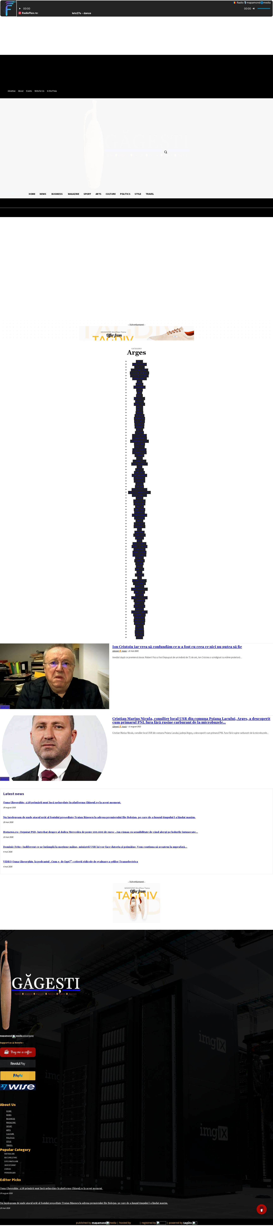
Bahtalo (139, 401)
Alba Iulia (139, 367)
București (139, 421)
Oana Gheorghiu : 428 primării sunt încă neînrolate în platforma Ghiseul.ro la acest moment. (62, 802)
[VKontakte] (19, 1096)
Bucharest (139, 418)
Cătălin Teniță (139, 453)
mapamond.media (139, 612)
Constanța (139, 472)
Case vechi (139, 447)
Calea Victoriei (139, 435)
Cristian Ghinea (139, 490)
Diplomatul (139, 527)
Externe (139, 558)
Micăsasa (139, 632)
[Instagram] (7, 1096)
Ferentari (139, 561)
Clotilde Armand (139, 464)
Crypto (139, 498)
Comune (139, 470)
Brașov (139, 413)
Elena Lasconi (139, 552)
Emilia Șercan (139, 555)
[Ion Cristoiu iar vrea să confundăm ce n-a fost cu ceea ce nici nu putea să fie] (54, 676)
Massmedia (139, 623)
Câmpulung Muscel (139, 441)
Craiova (139, 484)
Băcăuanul (139, 398)
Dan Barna (139, 518)
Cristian (139, 487)
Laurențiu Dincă (139, 598)
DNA (139, 529)
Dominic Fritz (139, 544)
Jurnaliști (139, 592)
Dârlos (139, 521)
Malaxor (139, 609)
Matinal (139, 626)
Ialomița (139, 575)
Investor (139, 586)
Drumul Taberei (139, 546)
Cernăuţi (139, 455)
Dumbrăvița (139, 549)
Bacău (139, 396)
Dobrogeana (139, 535)
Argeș (139, 390)
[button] (165, 152)
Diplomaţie (139, 524)
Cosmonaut (139, 478)
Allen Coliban (139, 379)
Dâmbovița (139, 512)
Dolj (139, 541)
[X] (13, 1096)
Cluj (139, 467)
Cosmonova (139, 481)
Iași (139, 578)
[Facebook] (2, 1096)
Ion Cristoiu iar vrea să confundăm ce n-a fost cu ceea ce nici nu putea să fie (177, 647)
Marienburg (139, 615)
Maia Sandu (139, 606)
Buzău (139, 430)
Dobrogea (139, 532)
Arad (139, 381)
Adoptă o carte (139, 364)
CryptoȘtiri (139, 504)
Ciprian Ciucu (139, 461)
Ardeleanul (139, 387)
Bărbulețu (139, 404)
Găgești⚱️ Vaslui (119, 651)
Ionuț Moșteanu (139, 589)
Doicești (139, 538)
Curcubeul (139, 509)
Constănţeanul (139, 475)
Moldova (139, 635)
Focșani (139, 564)
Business (139, 427)
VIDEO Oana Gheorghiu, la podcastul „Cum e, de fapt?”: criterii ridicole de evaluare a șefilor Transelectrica (70, 861)
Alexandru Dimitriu (139, 373)
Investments (139, 583)
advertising (17, 1035)
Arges (5, 779)
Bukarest (139, 424)
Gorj (139, 572)
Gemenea (139, 569)
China (139, 458)
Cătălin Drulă (139, 450)
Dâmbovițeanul (139, 515)
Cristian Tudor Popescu (139, 492)
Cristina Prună (139, 495)
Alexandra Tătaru (139, 370)
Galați (139, 566)
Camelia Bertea (139, 438)
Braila (139, 410)
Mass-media (139, 620)
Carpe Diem (139, 444)
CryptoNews (139, 501)
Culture (139, 507)
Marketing (139, 618)
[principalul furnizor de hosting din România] (135, 1222)
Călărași (139, 433)
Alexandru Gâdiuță (139, 376)
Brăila (139, 407)
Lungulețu (139, 601)
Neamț (139, 638)
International (139, 581)
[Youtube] (24, 1096)
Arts (139, 393)
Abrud (139, 361)
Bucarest (139, 416)
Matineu (139, 629)
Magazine (139, 603)
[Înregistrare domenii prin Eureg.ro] (161, 1222)
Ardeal (139, 384)
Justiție (139, 595)
